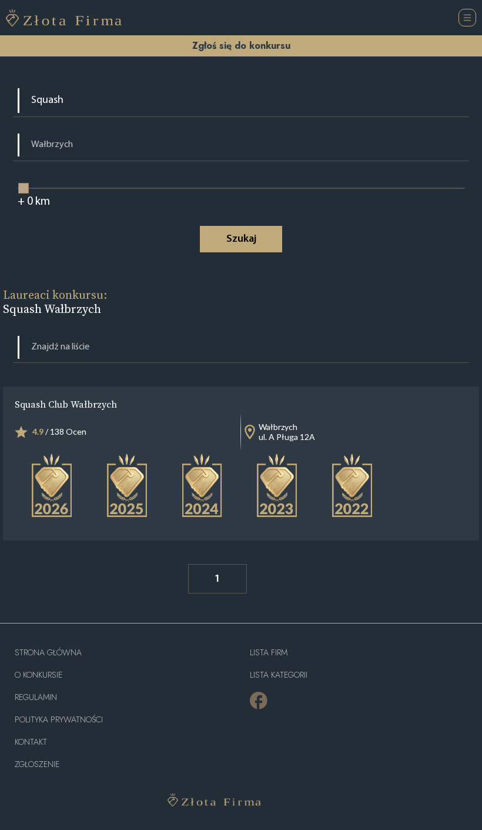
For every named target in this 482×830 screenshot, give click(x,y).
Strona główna (48, 652)
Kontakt (31, 742)
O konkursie (38, 675)
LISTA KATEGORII (278, 675)
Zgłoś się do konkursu (241, 45)
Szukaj (241, 239)
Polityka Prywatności (59, 719)
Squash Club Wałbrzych (66, 404)
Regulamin (36, 697)
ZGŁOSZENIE (37, 764)
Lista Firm (268, 652)
